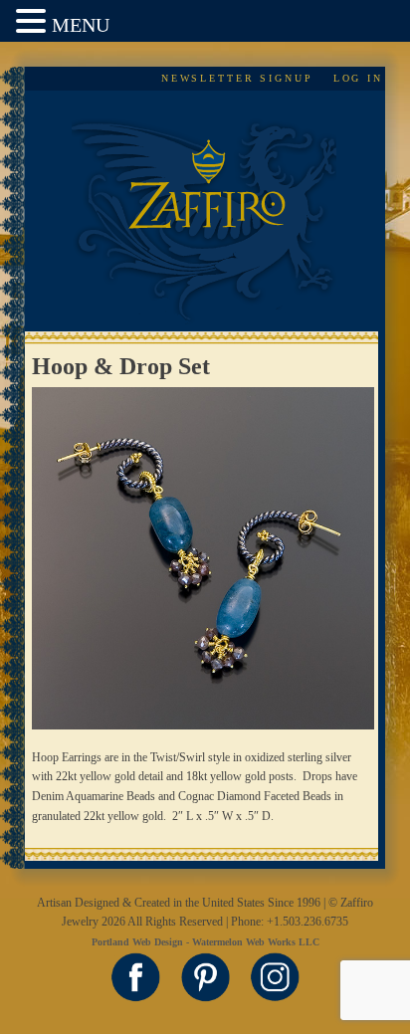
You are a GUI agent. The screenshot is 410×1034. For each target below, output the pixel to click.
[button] (34, 22)
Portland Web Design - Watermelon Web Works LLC (205, 941)
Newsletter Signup (237, 78)
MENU (80, 25)
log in (358, 78)
